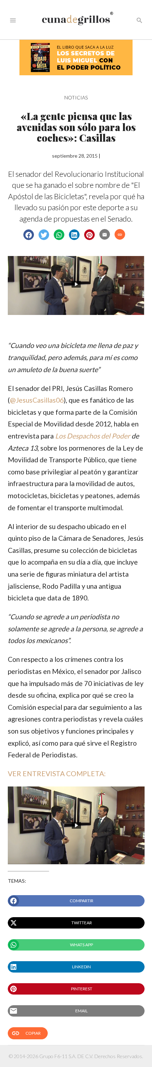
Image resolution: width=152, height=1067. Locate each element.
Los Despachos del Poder (92, 436)
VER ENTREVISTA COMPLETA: (57, 773)
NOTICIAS (76, 97)
